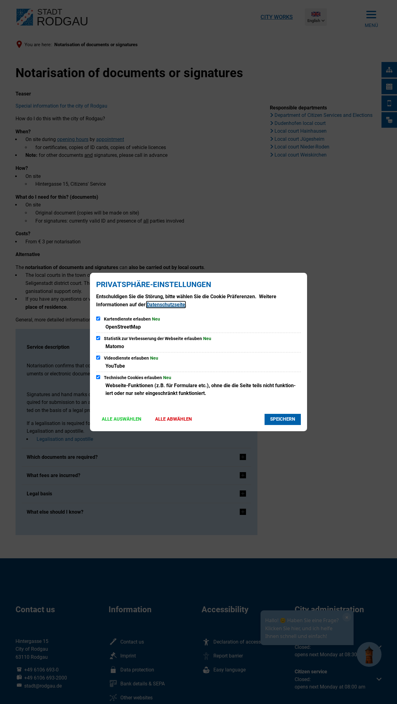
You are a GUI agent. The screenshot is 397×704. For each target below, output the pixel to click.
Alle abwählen (173, 419)
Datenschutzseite (166, 305)
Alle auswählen (121, 419)
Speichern (282, 419)
